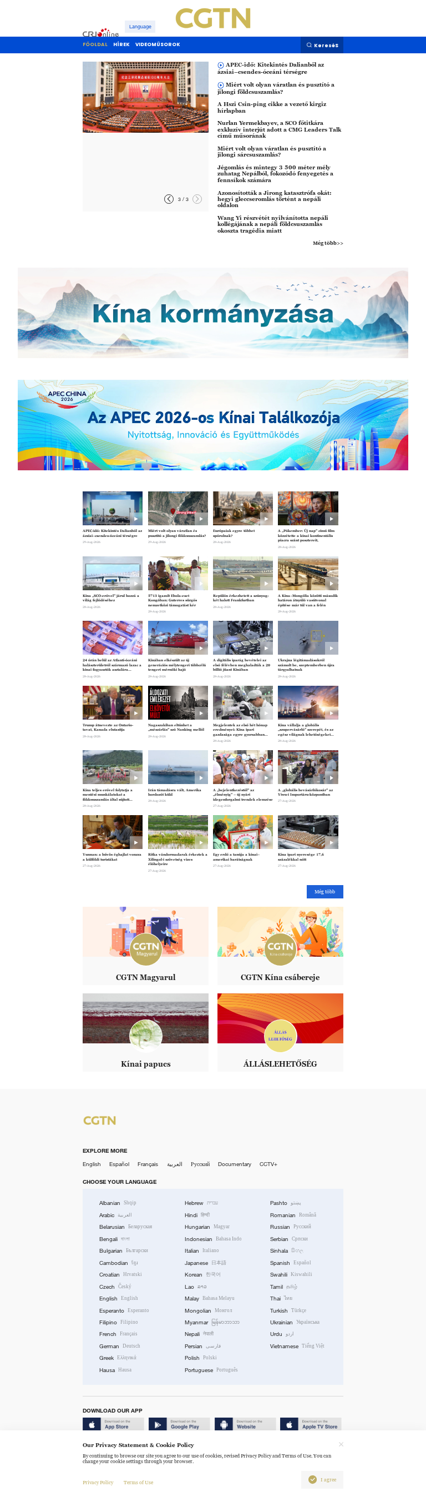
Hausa (115, 1370)
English (92, 1164)
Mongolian (208, 1310)
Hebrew (201, 1203)
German (119, 1346)
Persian (203, 1346)
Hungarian (207, 1226)
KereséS (326, 45)
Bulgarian (123, 1250)
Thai (281, 1298)
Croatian (120, 1274)
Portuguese (211, 1370)
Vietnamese (297, 1346)
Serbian (289, 1239)
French (118, 1334)
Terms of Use (138, 1482)
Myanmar (212, 1322)
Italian (202, 1250)
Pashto (285, 1203)
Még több (325, 891)
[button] (197, 199)
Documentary (234, 1164)
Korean (203, 1274)
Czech (115, 1286)
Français (148, 1164)
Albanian (117, 1203)
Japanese (205, 1263)
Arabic (115, 1215)
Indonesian (213, 1239)
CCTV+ (268, 1164)
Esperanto (124, 1310)
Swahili (291, 1274)
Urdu (282, 1334)
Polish (201, 1358)
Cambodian (118, 1263)
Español (119, 1164)
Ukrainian (295, 1322)
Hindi (197, 1215)
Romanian (293, 1215)
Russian (290, 1226)
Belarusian (125, 1226)
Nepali (199, 1334)
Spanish (290, 1263)
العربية (174, 1164)
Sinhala (286, 1250)
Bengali (114, 1239)
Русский (200, 1164)
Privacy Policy (98, 1482)
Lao (196, 1286)
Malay (210, 1298)
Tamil (283, 1286)
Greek (117, 1358)
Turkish (288, 1310)
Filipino (118, 1322)
